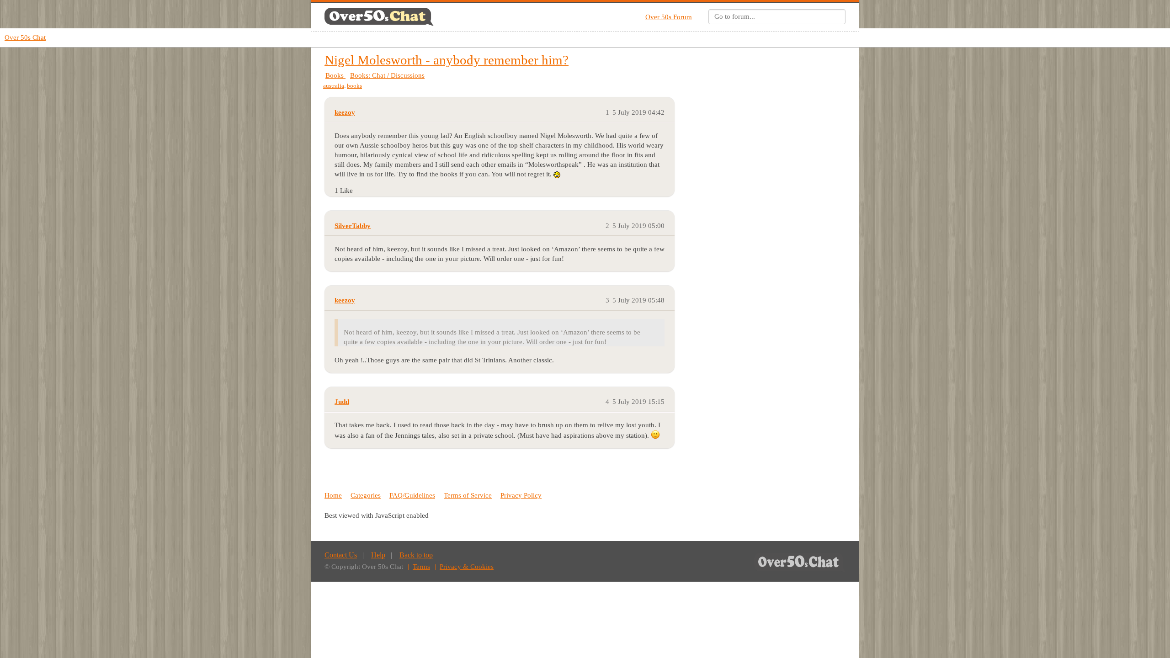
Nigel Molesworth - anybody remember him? (446, 60)
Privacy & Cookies (467, 566)
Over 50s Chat (25, 37)
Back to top (416, 555)
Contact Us (340, 555)
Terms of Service (468, 495)
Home (333, 495)
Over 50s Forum (668, 17)
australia (333, 85)
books (354, 85)
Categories (366, 495)
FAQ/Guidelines (412, 495)
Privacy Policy (521, 495)
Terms (421, 566)
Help (378, 555)
